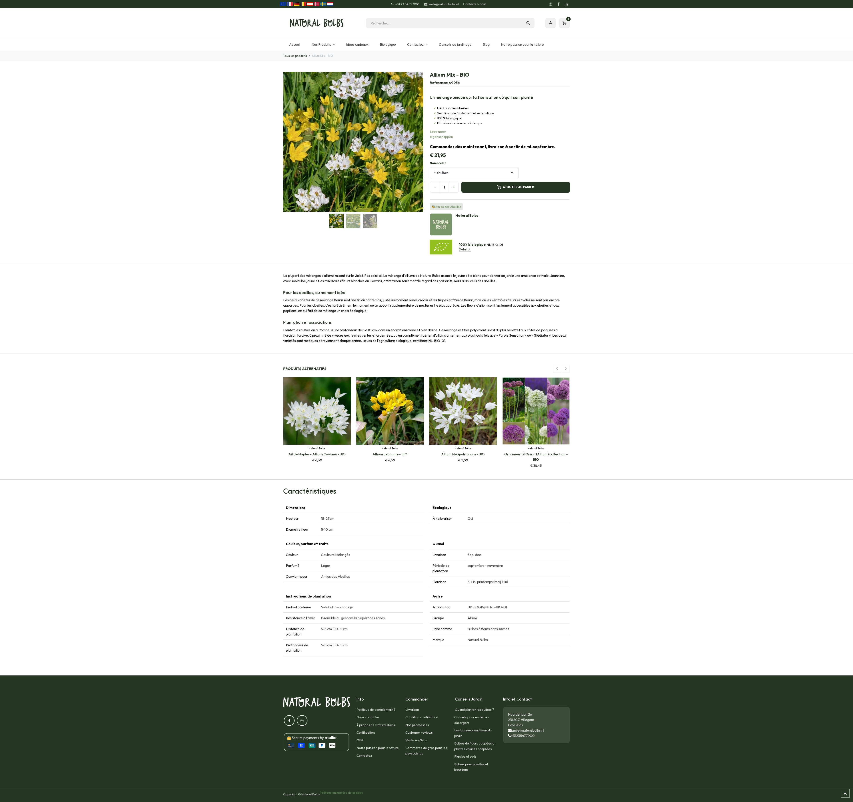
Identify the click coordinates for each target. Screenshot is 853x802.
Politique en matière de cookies (341, 793)
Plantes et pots (465, 756)
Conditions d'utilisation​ (421, 717)
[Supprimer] (435, 187)
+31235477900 (523, 735)
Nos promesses (417, 725)
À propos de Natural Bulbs (376, 725)
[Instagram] (550, 4)
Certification (366, 732)
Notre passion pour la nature (378, 748)
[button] (290, 141)
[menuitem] (294, 44)
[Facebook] (558, 4)
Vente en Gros (416, 740)
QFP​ (360, 740)
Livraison (412, 709)
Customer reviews (419, 732)
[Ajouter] (453, 187)
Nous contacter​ (368, 717)
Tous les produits (295, 56)
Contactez (364, 755)
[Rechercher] (528, 23)
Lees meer (438, 131)
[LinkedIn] (566, 4)
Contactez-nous (474, 4)
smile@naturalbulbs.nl (528, 730)
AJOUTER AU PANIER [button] (518, 187)
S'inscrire (550, 23)
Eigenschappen (441, 137)
